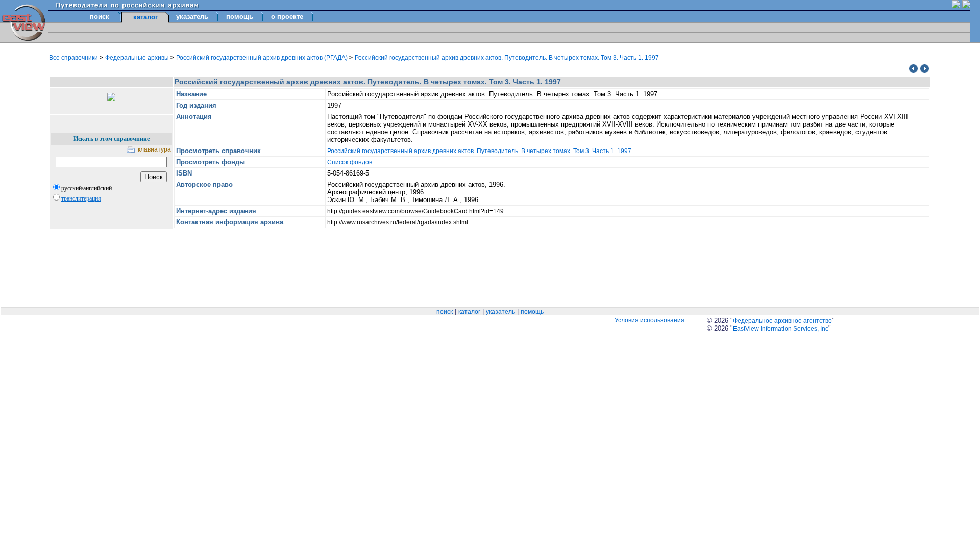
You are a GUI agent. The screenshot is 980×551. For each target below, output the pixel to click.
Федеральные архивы (137, 57)
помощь (239, 16)
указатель (192, 16)
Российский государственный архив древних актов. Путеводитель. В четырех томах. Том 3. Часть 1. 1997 (507, 57)
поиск (99, 16)
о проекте (287, 16)
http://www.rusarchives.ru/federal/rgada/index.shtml (397, 222)
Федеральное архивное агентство (782, 320)
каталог (469, 311)
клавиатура (154, 149)
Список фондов (349, 162)
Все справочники (74, 57)
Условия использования (649, 320)
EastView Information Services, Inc (780, 328)
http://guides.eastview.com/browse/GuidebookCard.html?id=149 (415, 211)
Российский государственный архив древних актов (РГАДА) (262, 57)
